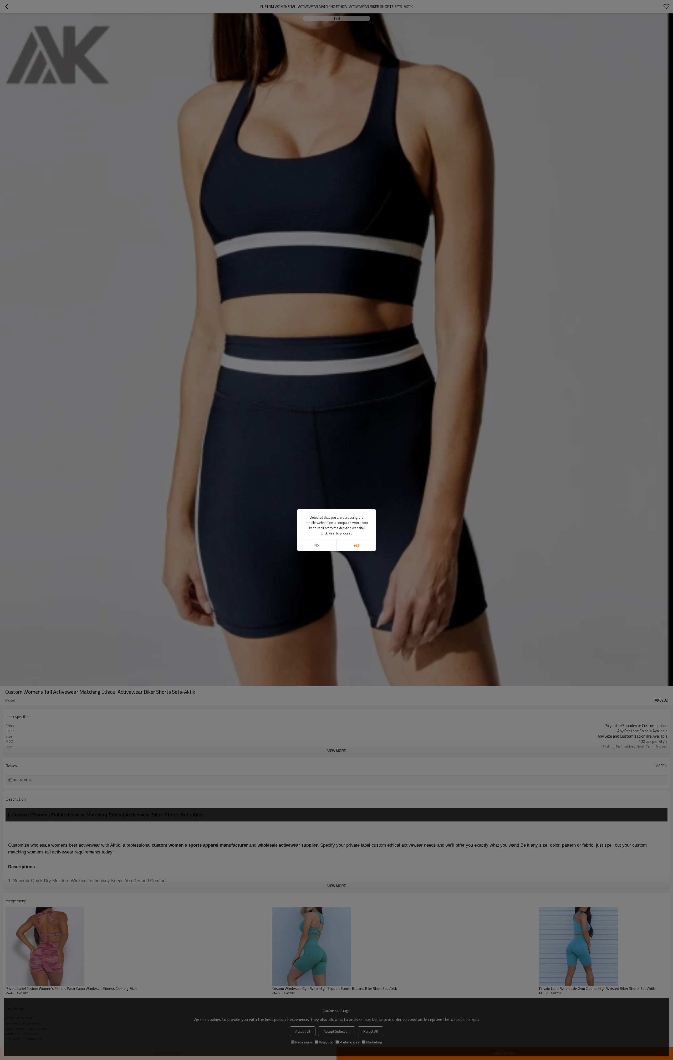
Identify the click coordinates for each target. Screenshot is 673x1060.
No (316, 545)
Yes (356, 545)
